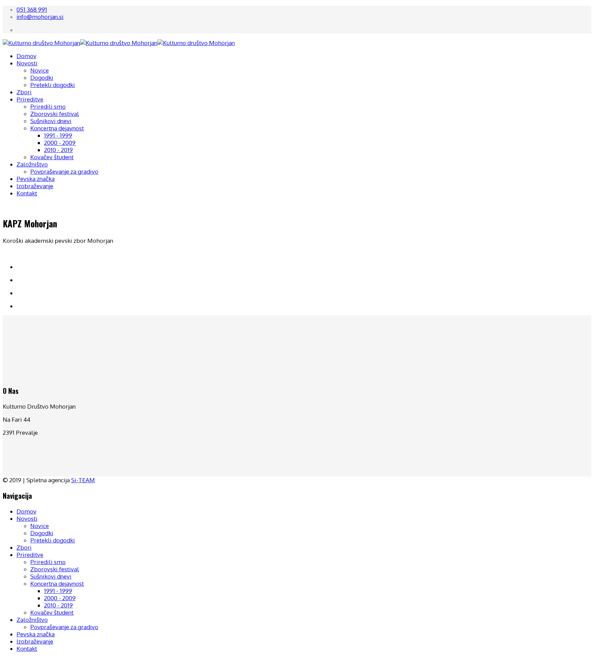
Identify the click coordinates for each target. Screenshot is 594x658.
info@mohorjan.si (40, 16)
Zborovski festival (54, 113)
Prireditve (29, 99)
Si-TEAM (83, 480)
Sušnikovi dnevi (51, 121)
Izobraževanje (34, 186)
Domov (26, 56)
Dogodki (41, 77)
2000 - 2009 (60, 142)
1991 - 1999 (58, 135)
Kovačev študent (52, 157)
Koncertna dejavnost (57, 128)
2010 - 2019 (58, 149)
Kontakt (26, 193)
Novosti (26, 63)
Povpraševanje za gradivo (64, 171)
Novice (39, 70)
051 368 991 (31, 9)
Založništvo (32, 164)
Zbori (24, 92)
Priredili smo (48, 106)
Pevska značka (35, 178)
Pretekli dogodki (52, 84)
